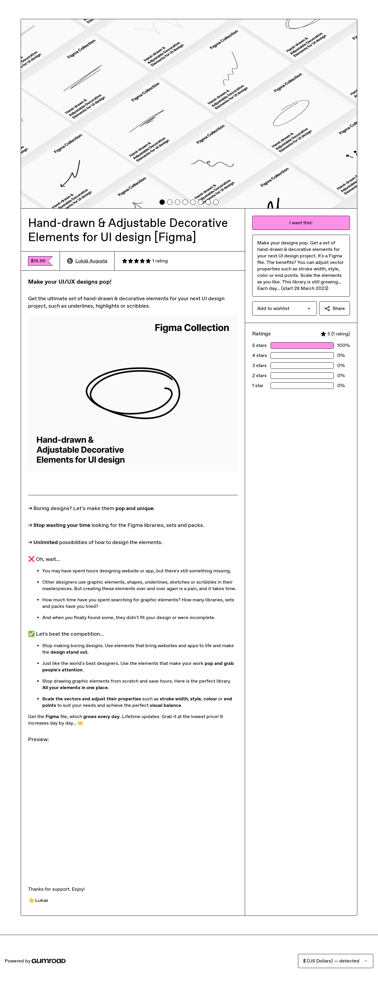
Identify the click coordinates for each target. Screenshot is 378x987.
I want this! (300, 222)
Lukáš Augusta (91, 261)
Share (339, 308)
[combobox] (284, 308)
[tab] (162, 202)
